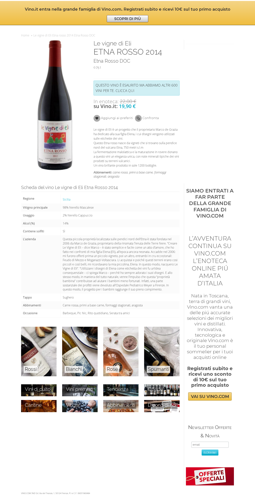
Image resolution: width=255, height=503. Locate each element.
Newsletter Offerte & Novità (210, 431)
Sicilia (66, 199)
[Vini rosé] (121, 329)
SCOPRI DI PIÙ (127, 18)
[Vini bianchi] (80, 329)
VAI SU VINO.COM (210, 396)
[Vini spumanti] (162, 329)
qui (131, 90)
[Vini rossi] (39, 329)
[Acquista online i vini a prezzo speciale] (210, 469)
